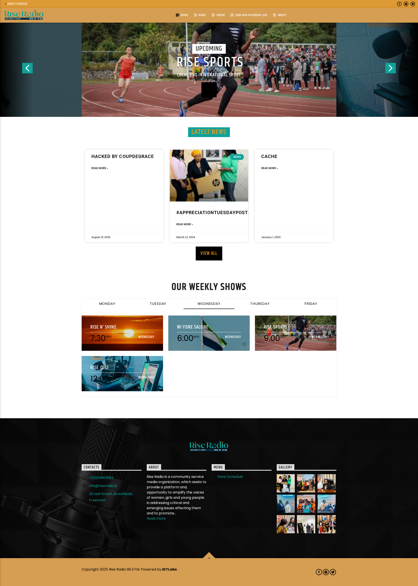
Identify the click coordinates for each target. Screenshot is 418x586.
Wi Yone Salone (192, 327)
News (202, 15)
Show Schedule (230, 476)
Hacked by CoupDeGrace (122, 156)
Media (221, 15)
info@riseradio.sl (103, 485)
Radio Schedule (17, 4)
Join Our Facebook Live (251, 15)
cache (269, 156)
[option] (209, 70)
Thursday (260, 303)
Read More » (99, 168)
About (282, 15)
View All (209, 253)
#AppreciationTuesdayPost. (212, 212)
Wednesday (208, 303)
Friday (310, 303)
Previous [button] (16, 70)
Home (184, 15)
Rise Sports (210, 62)
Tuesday (158, 303)
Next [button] (401, 70)
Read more (157, 518)
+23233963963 (101, 477)
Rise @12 (99, 367)
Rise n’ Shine (103, 327)
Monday (107, 303)
